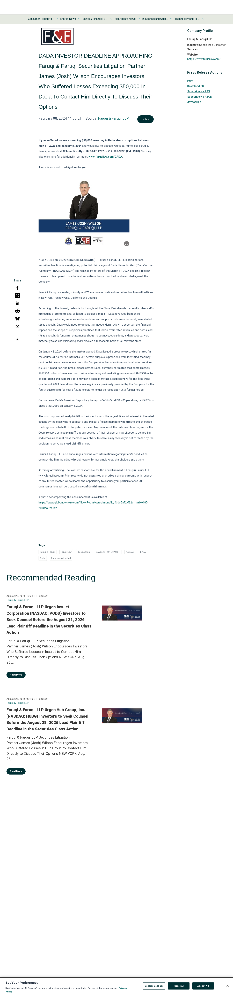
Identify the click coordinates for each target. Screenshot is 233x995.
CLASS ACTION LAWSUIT (108, 552)
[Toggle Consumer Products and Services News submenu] (57, 19)
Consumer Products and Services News (41, 18)
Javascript (194, 102)
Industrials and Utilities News (155, 18)
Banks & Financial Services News (95, 18)
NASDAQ (130, 552)
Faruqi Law (66, 552)
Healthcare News (125, 18)
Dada (42, 558)
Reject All (179, 986)
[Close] (227, 986)
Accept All (203, 986)
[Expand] (126, 243)
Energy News (68, 18)
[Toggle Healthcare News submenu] (139, 19)
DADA (143, 552)
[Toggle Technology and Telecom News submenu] (203, 19)
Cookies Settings (154, 986)
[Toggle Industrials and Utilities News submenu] (171, 19)
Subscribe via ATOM (200, 96)
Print (190, 80)
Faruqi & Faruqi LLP (113, 118)
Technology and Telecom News (187, 18)
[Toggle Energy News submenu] (79, 19)
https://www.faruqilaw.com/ (204, 59)
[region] (116, 986)
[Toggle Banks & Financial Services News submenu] (111, 19)
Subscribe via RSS (198, 91)
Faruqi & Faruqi (47, 552)
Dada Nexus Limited (61, 558)
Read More (16, 674)
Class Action (83, 552)
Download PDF (196, 86)
